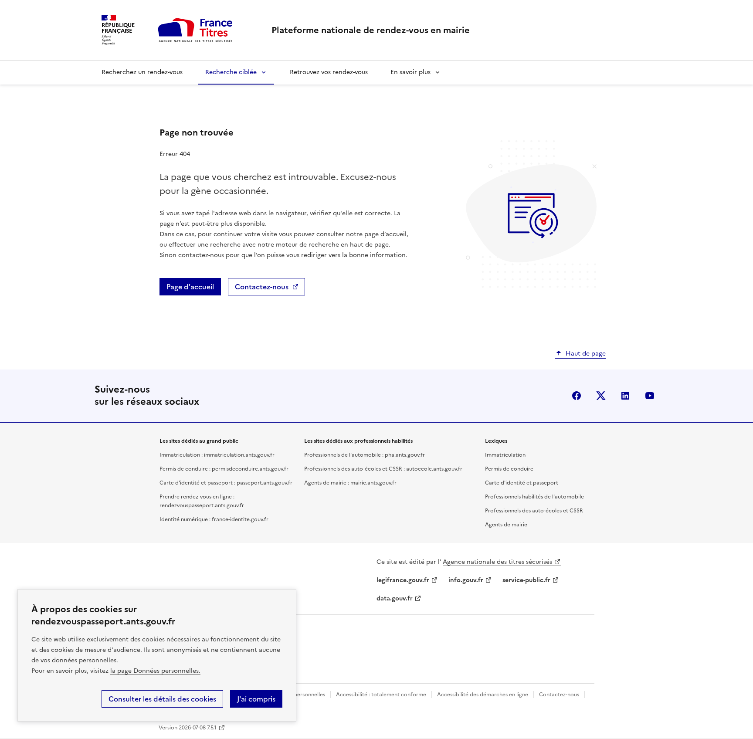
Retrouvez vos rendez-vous (329, 72)
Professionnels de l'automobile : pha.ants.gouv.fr (364, 455)
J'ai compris (256, 699)
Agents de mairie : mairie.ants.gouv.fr (350, 483)
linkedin (625, 395)
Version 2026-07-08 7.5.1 (188, 728)
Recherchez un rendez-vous (142, 72)
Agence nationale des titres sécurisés (497, 561)
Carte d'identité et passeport (521, 483)
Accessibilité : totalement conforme (381, 694)
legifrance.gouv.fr (402, 580)
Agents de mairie (506, 525)
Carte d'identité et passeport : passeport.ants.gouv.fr (225, 483)
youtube (649, 395)
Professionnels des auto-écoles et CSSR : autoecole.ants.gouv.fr (383, 469)
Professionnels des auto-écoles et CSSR (534, 511)
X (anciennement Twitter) (601, 395)
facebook (576, 395)
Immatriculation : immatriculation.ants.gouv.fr (217, 455)
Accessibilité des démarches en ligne (482, 694)
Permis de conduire (509, 469)
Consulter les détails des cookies (162, 699)
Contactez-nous (261, 286)
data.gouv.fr (394, 598)
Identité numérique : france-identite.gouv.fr (213, 519)
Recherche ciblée (231, 72)
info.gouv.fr (465, 580)
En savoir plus (410, 72)
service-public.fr (526, 580)
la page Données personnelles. (155, 670)
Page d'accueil (190, 286)
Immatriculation (505, 455)
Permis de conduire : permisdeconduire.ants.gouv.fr (223, 469)
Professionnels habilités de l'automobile (534, 497)
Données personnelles (297, 694)
